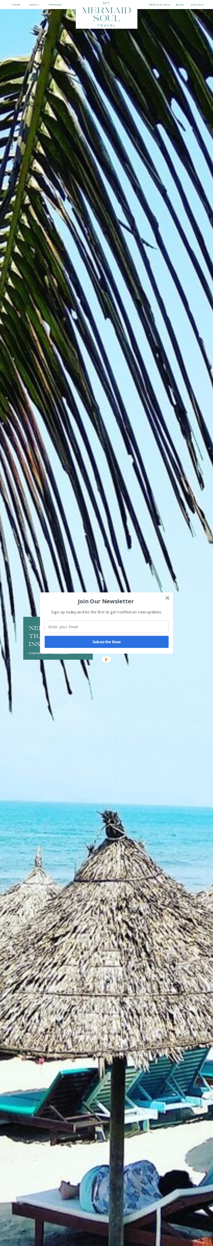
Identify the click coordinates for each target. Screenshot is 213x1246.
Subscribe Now (106, 641)
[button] (106, 601)
